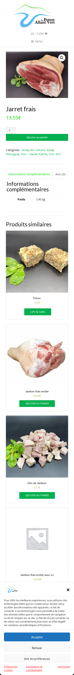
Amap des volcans (33, 150)
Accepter (37, 637)
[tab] (29, 174)
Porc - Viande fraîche (34, 154)
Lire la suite (37, 312)
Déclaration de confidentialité (34, 668)
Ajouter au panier (37, 137)
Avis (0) (60, 174)
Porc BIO (55, 154)
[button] (68, 590)
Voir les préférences (37, 658)
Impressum (63, 666)
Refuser (37, 648)
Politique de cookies (10, 668)
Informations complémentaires (29, 174)
